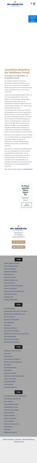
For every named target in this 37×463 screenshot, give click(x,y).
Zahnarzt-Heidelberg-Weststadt (11, 263)
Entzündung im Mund (9, 413)
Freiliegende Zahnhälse (9, 381)
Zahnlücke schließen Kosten (11, 280)
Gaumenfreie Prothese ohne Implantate (13, 286)
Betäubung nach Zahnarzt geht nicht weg (14, 291)
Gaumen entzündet (8, 384)
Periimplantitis (7, 365)
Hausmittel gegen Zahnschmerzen (12, 398)
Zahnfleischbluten (8, 356)
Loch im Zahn (7, 353)
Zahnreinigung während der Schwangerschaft (15, 396)
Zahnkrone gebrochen (9, 283)
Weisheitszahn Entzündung (10, 300)
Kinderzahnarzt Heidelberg (10, 271)
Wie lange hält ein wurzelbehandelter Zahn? (14, 314)
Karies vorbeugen (8, 401)
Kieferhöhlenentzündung (10, 336)
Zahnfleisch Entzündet (9, 415)
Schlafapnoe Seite (19, 442)
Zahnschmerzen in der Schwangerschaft (14, 376)
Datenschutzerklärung (28, 439)
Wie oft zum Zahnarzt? (9, 317)
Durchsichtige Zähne (9, 322)
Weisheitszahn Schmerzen (10, 328)
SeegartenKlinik (28, 169)
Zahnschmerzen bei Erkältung (11, 331)
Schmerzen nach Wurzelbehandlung (13, 362)
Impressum (18, 439)
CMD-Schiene (7, 325)
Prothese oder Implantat (10, 379)
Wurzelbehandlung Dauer (10, 367)
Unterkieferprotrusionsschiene (11, 424)
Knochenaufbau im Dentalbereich (12, 359)
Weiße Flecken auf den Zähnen (11, 339)
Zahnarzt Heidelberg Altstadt (11, 266)
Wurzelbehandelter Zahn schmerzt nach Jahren (15, 311)
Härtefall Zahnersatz (9, 274)
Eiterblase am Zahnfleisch (10, 288)
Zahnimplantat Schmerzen (10, 432)
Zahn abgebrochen (8, 297)
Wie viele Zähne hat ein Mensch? (12, 342)
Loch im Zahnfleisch (9, 421)
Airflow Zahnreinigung (9, 308)
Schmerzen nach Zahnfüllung (11, 410)
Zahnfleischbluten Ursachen (11, 407)
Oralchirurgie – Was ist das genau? (12, 351)
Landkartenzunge (8, 427)
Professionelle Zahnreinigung (11, 404)
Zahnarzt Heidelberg (8, 439)
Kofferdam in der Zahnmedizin (11, 319)
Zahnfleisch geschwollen (10, 418)
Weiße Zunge (7, 429)
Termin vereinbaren (27, 205)
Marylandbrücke (8, 370)
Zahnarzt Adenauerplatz (10, 269)
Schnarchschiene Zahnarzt (10, 294)
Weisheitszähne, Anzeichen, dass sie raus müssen (16, 333)
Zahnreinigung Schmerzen (10, 387)
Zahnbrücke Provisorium (10, 277)
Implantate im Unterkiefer (10, 373)
